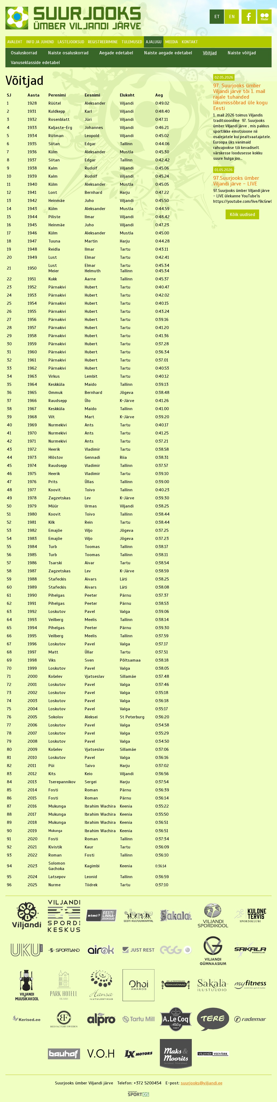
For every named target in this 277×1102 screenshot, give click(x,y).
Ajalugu (153, 41)
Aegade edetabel (116, 53)
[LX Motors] (138, 1058)
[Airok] (101, 955)
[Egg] (176, 952)
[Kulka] (138, 921)
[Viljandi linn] (27, 928)
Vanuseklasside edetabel (35, 62)
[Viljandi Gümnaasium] (213, 965)
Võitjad (210, 53)
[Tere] (213, 1029)
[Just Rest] (138, 951)
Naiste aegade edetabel (168, 53)
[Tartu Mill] (138, 1021)
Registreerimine (103, 41)
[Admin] (2, 2)
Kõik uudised (242, 214)
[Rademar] (250, 1021)
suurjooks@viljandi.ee (201, 1083)
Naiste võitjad (241, 53)
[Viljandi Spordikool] (213, 927)
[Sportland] (64, 951)
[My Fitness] (250, 987)
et (217, 16)
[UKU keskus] (27, 955)
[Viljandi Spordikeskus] (64, 930)
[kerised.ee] (27, 1023)
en (232, 16)
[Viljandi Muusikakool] (27, 1000)
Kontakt (190, 41)
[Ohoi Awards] (138, 1000)
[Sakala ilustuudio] (213, 991)
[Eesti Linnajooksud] (101, 920)
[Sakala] (176, 920)
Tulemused (131, 41)
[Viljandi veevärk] (213, 1055)
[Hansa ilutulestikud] (101, 1000)
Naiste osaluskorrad (68, 53)
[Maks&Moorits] (176, 1067)
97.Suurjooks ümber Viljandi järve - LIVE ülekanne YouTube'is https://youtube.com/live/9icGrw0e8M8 (242, 186)
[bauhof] (64, 1058)
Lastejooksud (71, 41)
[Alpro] (101, 1027)
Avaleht (14, 41)
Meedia (171, 41)
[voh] (101, 1060)
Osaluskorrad (24, 53)
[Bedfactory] (64, 1029)
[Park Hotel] (64, 1000)
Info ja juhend (40, 41)
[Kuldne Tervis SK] (250, 921)
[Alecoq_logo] (176, 1030)
